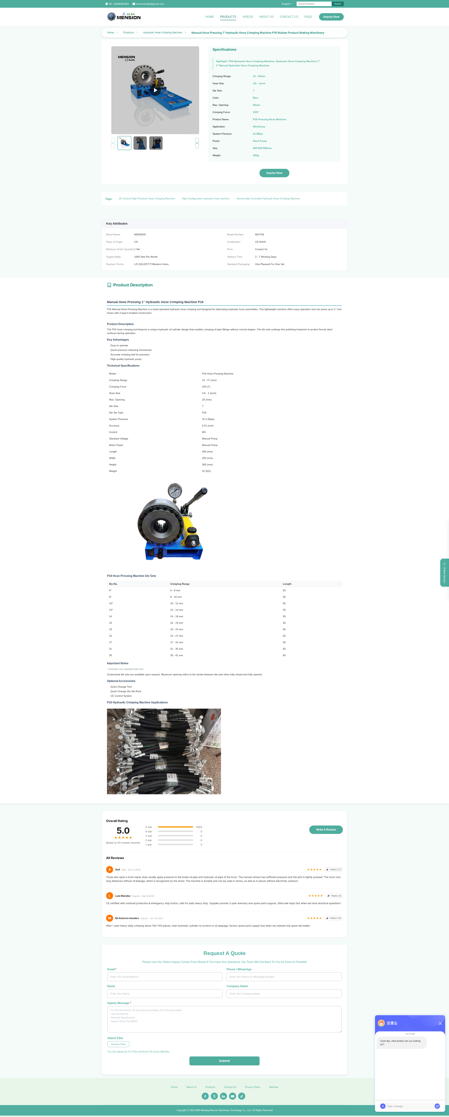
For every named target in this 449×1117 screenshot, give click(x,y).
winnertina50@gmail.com (150, 3)
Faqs (308, 16)
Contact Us (289, 16)
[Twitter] (214, 1096)
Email (111, 969)
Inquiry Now (331, 16)
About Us (266, 16)
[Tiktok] (241, 1096)
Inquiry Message (119, 1003)
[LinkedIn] (223, 1096)
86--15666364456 (119, 3)
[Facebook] (205, 1096)
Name (111, 986)
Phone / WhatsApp (239, 969)
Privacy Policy (252, 1087)
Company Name (237, 986)
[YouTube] (232, 1096)
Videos (247, 16)
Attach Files (115, 1038)
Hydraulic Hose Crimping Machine (162, 32)
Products (228, 16)
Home (210, 16)
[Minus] (440, 1023)
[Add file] (383, 1106)
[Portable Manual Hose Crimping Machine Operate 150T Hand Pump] (155, 90)
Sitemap (273, 1087)
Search (337, 4)
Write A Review (326, 829)
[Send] (437, 1106)
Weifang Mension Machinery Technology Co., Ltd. (226, 1110)
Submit (224, 1061)
